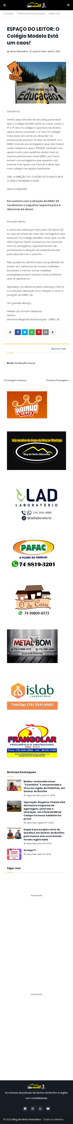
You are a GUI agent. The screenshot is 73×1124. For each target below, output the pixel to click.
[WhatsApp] (32, 332)
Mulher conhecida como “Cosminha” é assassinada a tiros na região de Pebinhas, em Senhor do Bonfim (44, 786)
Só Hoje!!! (30, 850)
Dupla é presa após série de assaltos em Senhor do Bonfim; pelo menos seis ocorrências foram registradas (44, 834)
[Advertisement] (36, 936)
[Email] (46, 332)
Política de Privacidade (31, 13)
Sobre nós (54, 13)
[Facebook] (18, 332)
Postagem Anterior (16, 380)
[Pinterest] (39, 332)
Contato (8, 13)
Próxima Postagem (57, 380)
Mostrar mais (58, 348)
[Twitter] (25, 332)
